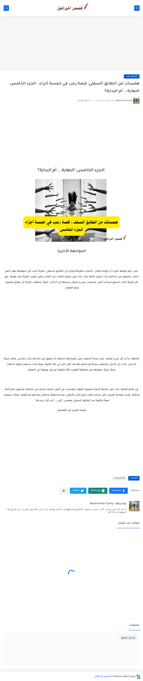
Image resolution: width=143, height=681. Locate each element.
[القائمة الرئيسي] (137, 8)
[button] (118, 491)
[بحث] (6, 8)
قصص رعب (131, 76)
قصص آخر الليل (103, 676)
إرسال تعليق (128, 638)
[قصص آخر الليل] (71, 8)
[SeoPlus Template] (138, 676)
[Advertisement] (71, 44)
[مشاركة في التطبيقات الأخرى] (63, 491)
